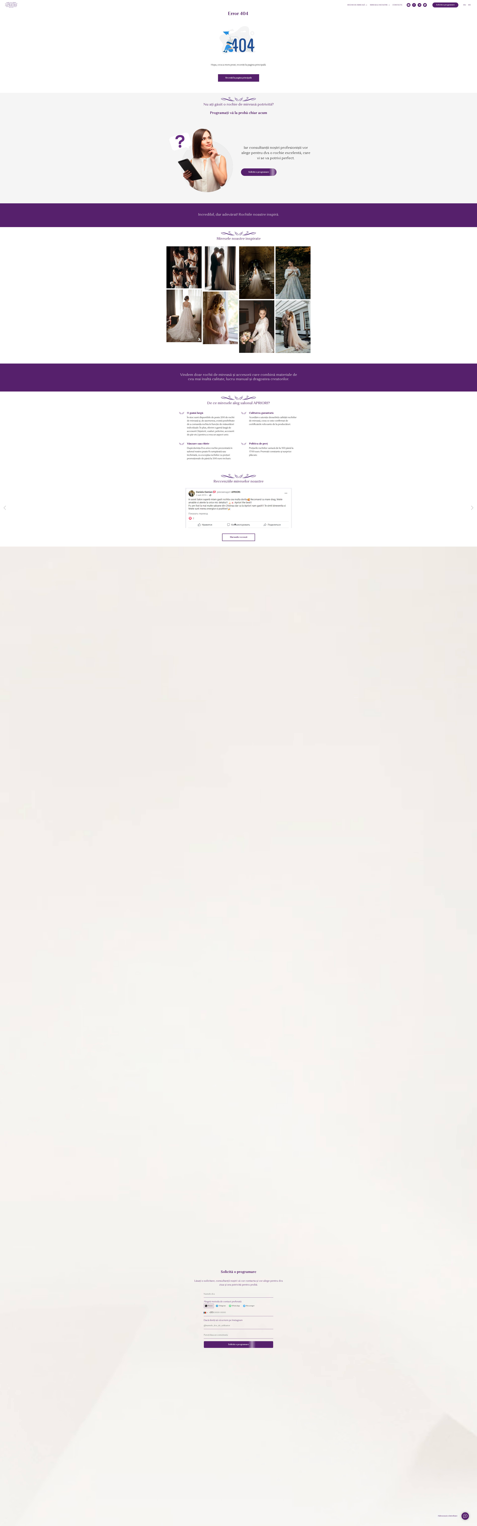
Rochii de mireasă (356, 5)
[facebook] (414, 5)
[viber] (425, 5)
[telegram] (419, 5)
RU (464, 5)
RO (469, 5)
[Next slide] (472, 508)
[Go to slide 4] (241, 524)
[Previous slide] (5, 508)
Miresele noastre (379, 5)
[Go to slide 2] (237, 524)
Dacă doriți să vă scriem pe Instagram (223, 1320)
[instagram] (408, 5)
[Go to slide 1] (235, 524)
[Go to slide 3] (239, 524)
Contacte (397, 5)
